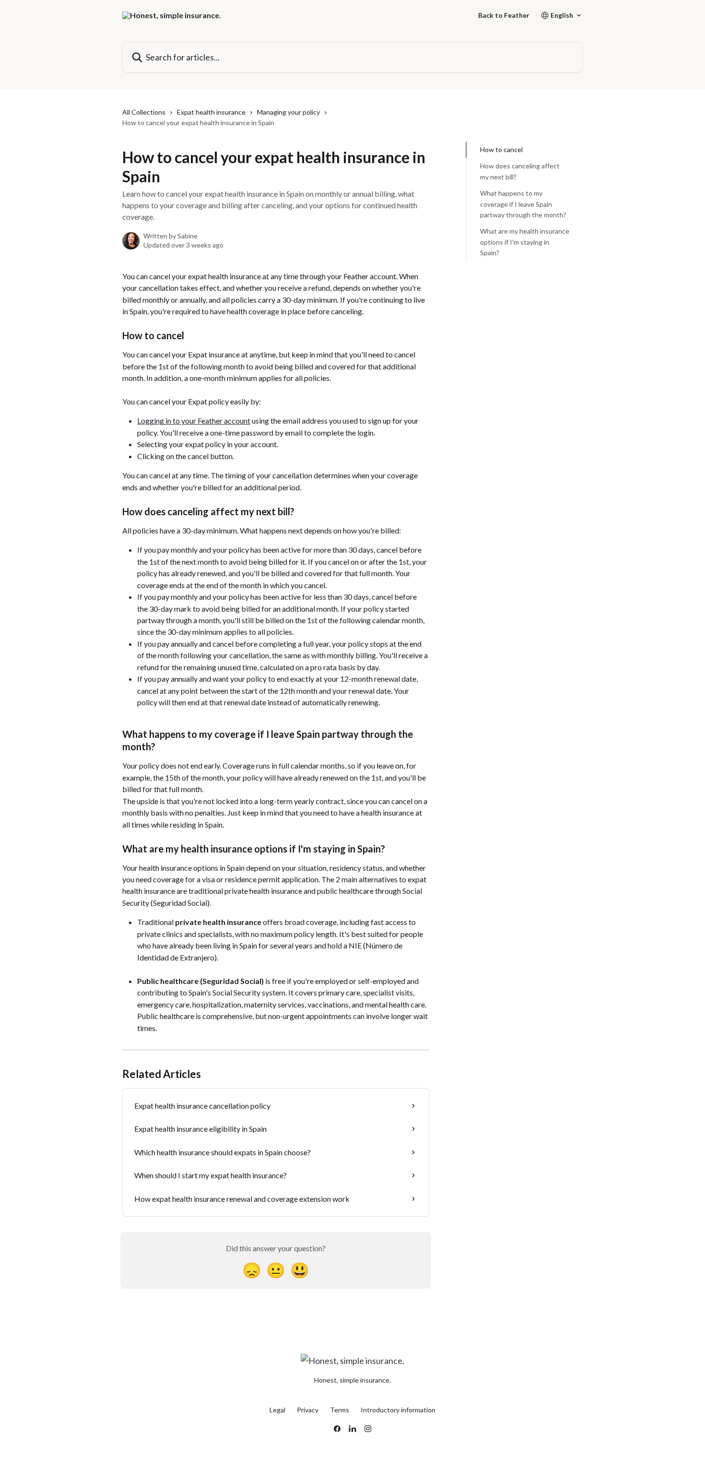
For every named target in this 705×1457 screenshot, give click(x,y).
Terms (339, 1410)
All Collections (143, 112)
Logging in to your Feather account (193, 420)
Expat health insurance (211, 112)
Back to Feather (503, 15)
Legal (277, 1410)
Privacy (307, 1410)
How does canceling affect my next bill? (520, 171)
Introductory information (398, 1410)
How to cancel (501, 149)
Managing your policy (288, 112)
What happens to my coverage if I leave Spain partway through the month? (523, 204)
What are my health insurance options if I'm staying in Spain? (524, 242)
